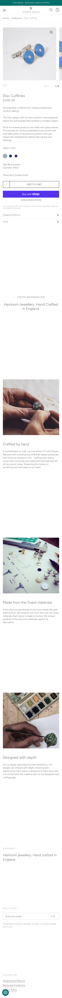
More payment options (31, 200)
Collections (16, 18)
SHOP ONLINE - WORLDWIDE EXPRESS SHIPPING (31, 3)
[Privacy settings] (5, 992)
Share (5, 221)
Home (6, 18)
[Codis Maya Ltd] (31, 10)
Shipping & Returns (11, 215)
